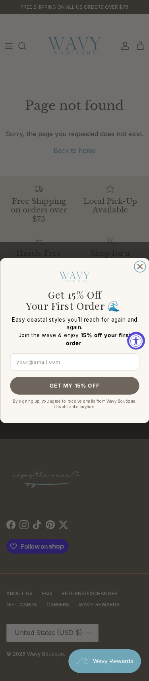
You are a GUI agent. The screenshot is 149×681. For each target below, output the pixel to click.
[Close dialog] (140, 266)
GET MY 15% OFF (75, 385)
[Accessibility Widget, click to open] (136, 340)
